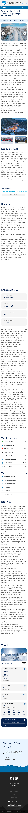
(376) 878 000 (6, 757)
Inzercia (14, 785)
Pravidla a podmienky (14, 792)
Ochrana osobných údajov (14, 791)
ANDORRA (3, 17)
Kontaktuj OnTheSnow (14, 783)
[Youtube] (8, 801)
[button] (22, 7)
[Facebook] (20, 801)
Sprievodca (4, 20)
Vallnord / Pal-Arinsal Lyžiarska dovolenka (15, 191)
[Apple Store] (18, 805)
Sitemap (14, 794)
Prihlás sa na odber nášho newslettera (14, 787)
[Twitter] (12, 801)
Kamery (22, 20)
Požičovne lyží (14, 195)
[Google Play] (11, 805)
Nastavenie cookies (14, 797)
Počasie (16, 20)
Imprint (14, 789)
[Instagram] (16, 801)
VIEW (24, 663)
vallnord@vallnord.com (9, 759)
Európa (18, 722)
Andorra (18, 725)
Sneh (11, 20)
